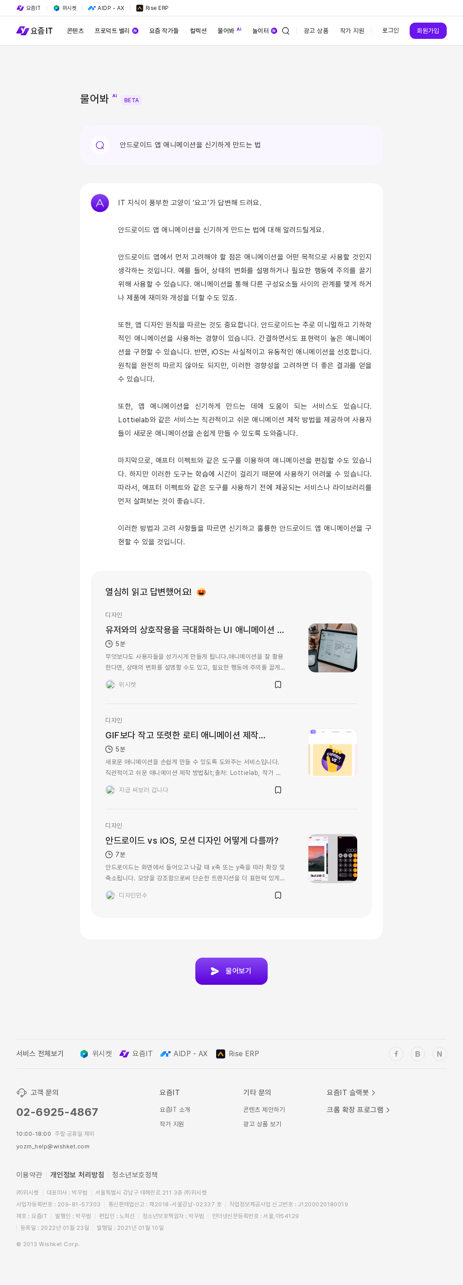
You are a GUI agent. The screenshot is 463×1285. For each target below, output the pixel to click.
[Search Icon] (285, 30)
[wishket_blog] (418, 1054)
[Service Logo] (34, 30)
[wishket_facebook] (396, 1054)
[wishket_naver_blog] (439, 1054)
